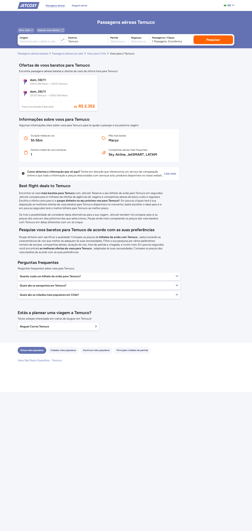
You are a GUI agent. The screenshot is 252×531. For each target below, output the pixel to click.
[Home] (28, 5)
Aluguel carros (79, 5)
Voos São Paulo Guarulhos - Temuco (40, 360)
